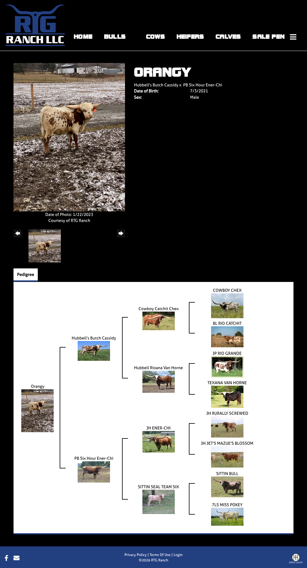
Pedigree (25, 274)
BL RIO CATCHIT (227, 323)
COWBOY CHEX (227, 290)
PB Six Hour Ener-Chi (202, 85)
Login (178, 554)
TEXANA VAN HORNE (227, 382)
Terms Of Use (160, 554)
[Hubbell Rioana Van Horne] (158, 381)
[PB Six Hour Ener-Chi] (94, 471)
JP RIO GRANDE (227, 353)
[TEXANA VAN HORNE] (227, 396)
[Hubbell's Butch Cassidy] (94, 350)
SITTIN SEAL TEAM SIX (158, 486)
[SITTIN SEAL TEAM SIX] (158, 501)
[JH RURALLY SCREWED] (227, 426)
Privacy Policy (135, 554)
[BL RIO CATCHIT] (227, 336)
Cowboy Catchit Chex (159, 308)
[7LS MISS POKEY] (227, 516)
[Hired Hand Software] (296, 560)
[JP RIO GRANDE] (227, 366)
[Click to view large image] (69, 136)
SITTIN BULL (227, 473)
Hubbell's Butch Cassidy (156, 85)
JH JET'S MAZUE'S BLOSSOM (227, 443)
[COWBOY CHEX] (227, 305)
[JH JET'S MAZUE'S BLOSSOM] (227, 456)
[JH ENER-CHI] (158, 441)
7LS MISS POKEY (227, 504)
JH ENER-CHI (158, 428)
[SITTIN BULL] (227, 486)
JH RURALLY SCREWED (227, 413)
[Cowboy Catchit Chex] (158, 320)
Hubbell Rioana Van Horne (158, 367)
